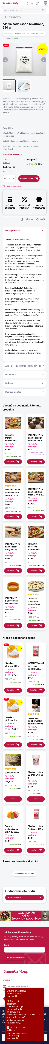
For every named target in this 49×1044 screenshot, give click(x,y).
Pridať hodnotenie (14, 897)
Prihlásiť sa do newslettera (16, 958)
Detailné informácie (11, 154)
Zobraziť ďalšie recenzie (24, 874)
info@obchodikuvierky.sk (18, 986)
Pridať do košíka (26, 178)
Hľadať (43, 10)
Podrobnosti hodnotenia (35, 33)
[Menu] (45, 3)
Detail (13, 799)
